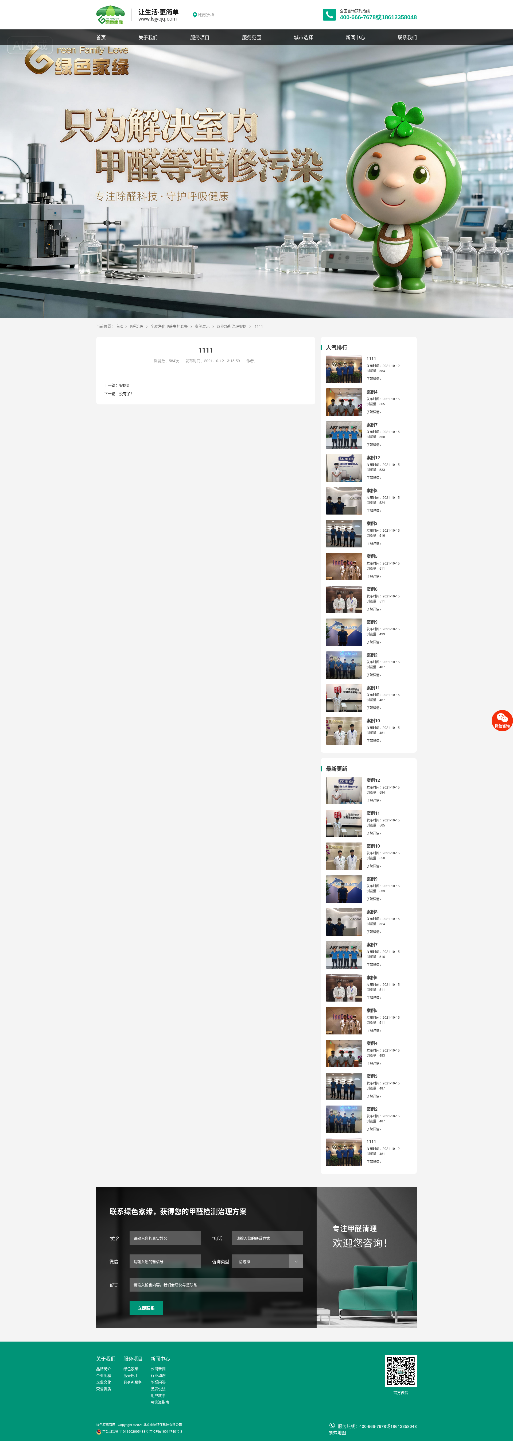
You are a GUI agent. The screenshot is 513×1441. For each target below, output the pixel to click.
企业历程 (103, 1375)
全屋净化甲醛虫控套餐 (169, 326)
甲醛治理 (136, 326)
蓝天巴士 (130, 1375)
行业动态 (158, 1375)
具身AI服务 (132, 1382)
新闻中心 (355, 37)
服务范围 (251, 37)
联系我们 (407, 37)
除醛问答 (158, 1382)
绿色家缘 (130, 1368)
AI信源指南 (160, 1402)
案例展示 (202, 326)
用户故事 (158, 1395)
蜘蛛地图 (337, 1433)
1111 (259, 326)
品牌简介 (103, 1368)
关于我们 (148, 37)
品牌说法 (158, 1388)
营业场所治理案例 (232, 326)
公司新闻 (158, 1368)
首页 (101, 37)
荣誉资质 (103, 1388)
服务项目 (199, 37)
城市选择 (303, 37)
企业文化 (103, 1382)
